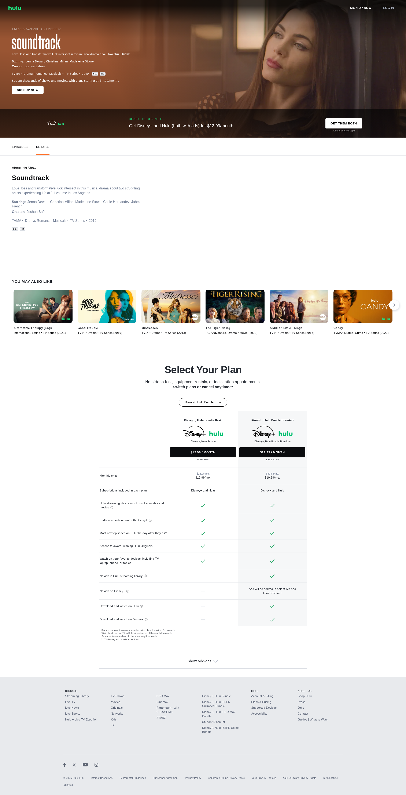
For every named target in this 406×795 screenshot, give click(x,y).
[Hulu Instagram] (96, 764)
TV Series (71, 73)
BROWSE (71, 691)
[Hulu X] (78, 764)
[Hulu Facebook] (68, 764)
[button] (20, 145)
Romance (41, 73)
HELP (254, 691)
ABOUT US (305, 691)
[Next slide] (394, 305)
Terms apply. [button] (169, 630)
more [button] (126, 54)
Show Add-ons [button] (199, 661)
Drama (28, 73)
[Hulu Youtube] (89, 764)
